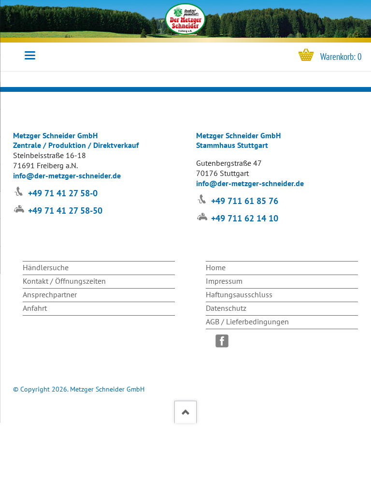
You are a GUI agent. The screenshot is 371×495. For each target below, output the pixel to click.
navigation (30, 55)
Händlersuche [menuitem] (46, 267)
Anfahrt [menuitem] (35, 308)
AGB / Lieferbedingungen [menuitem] (247, 321)
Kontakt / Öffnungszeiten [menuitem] (64, 281)
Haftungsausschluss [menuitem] (239, 294)
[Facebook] (224, 341)
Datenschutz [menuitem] (226, 308)
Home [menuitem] (216, 267)
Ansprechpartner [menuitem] (50, 294)
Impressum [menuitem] (224, 281)
